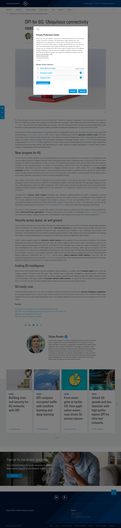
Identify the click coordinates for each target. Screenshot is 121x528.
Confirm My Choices (43, 83)
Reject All (82, 91)
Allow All (73, 91)
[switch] (82, 73)
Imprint (39, 60)
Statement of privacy (43, 58)
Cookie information (42, 56)
